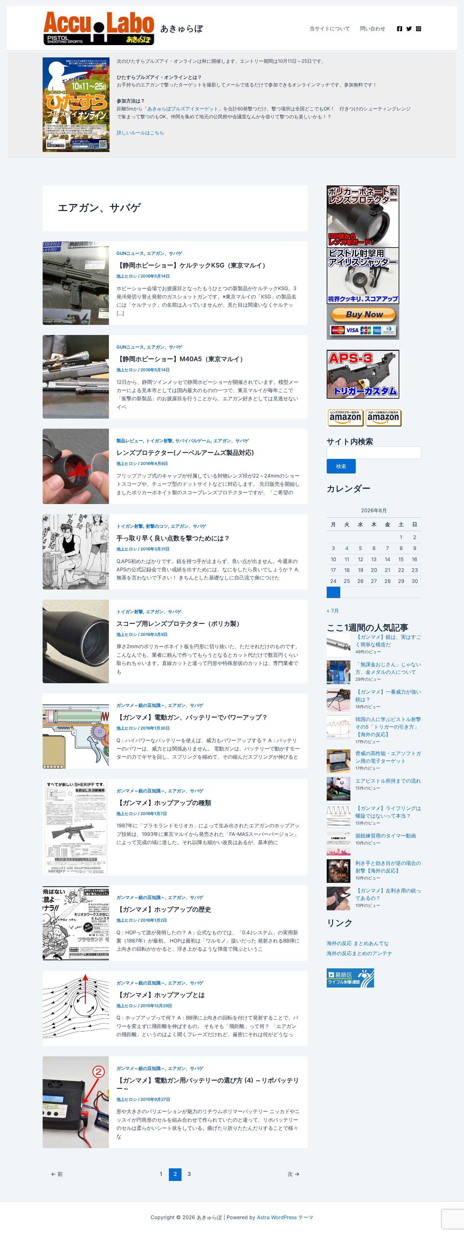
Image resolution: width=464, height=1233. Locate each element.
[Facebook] (399, 29)
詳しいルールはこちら (140, 133)
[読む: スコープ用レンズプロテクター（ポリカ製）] (76, 641)
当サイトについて (330, 28)
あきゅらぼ (181, 28)
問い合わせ (372, 28)
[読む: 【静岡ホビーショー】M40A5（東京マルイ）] (76, 376)
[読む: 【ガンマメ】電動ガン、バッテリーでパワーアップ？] (76, 730)
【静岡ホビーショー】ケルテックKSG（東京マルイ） (192, 265)
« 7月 (333, 611)
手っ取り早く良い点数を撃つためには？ (173, 538)
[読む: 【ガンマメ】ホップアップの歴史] (76, 922)
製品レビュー (129, 440)
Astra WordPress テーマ (285, 1217)
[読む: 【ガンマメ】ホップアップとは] (76, 1008)
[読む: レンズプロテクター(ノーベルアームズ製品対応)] (76, 466)
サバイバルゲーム (193, 440)
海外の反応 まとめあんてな (358, 943)
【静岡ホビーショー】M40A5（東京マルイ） (181, 359)
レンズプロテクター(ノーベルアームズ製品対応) (185, 452)
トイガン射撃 (159, 440)
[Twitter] (409, 29)
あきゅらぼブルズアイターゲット (182, 109)
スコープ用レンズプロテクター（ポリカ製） (179, 623)
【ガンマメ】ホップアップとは (160, 995)
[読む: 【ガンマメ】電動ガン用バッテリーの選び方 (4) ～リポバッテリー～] (76, 1102)
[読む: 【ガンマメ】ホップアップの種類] (76, 826)
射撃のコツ (157, 526)
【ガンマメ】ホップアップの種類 (163, 803)
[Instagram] (418, 29)
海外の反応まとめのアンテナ (359, 953)
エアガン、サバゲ (164, 253)
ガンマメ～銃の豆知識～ (140, 705)
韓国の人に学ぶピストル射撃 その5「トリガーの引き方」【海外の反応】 (388, 726)
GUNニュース (130, 253)
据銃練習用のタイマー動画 (385, 835)
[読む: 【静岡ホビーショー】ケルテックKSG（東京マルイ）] (76, 282)
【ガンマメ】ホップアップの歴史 (163, 909)
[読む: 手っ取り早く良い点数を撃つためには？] (76, 551)
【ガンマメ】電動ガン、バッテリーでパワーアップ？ (192, 717)
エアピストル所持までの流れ (388, 781)
